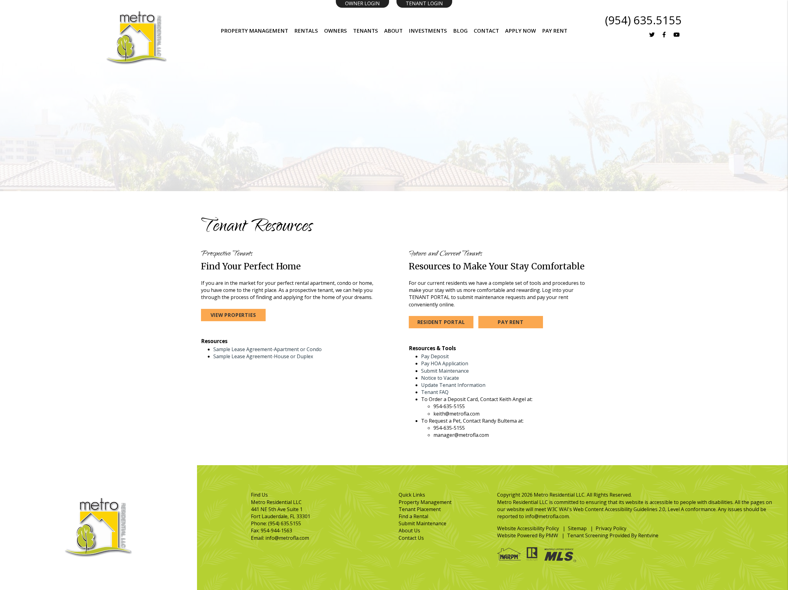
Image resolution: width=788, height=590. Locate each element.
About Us (409, 530)
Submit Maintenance (445, 370)
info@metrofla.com (287, 538)
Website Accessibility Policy (528, 528)
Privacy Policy (611, 528)
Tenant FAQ (434, 392)
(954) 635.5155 (643, 20)
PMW (552, 535)
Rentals (306, 30)
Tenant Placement (420, 509)
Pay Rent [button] (554, 30)
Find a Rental (413, 516)
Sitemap (577, 528)
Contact (486, 30)
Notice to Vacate (440, 378)
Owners (335, 30)
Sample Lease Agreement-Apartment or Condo (267, 349)
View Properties (233, 315)
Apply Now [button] (520, 30)
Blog (460, 30)
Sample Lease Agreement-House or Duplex (263, 356)
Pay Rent (510, 322)
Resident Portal (441, 322)
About (393, 30)
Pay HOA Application (444, 363)
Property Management (254, 30)
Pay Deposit (435, 356)
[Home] (136, 37)
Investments (428, 30)
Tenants (365, 30)
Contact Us (411, 538)
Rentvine (648, 535)
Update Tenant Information (453, 385)
